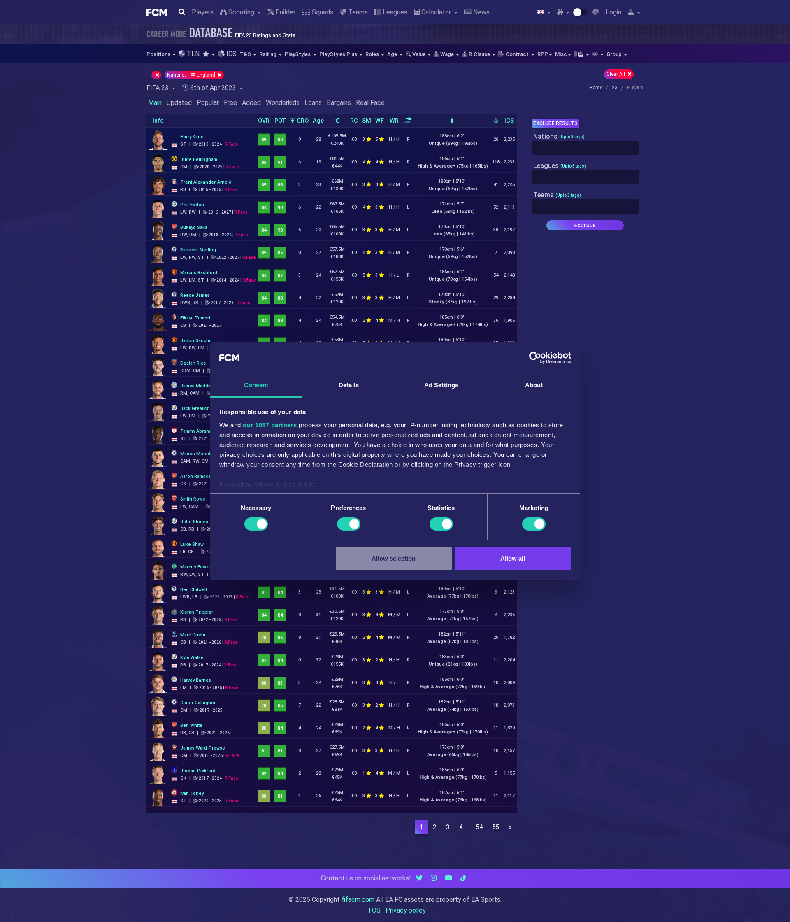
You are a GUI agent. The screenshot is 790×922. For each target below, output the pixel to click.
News (481, 12)
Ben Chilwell (193, 589)
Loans (313, 103)
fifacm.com (358, 899)
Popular (208, 103)
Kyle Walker (192, 657)
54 (479, 827)
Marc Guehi (192, 635)
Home (595, 88)
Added (251, 103)
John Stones (194, 521)
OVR (264, 120)
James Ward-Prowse (202, 748)
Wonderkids (283, 103)
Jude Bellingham (198, 159)
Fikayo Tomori (195, 318)
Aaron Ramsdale (197, 476)
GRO (302, 120)
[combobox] (585, 148)
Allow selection (394, 558)
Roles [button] (372, 54)
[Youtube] (448, 878)
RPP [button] (542, 54)
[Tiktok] (463, 878)
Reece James (195, 295)
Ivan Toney (192, 793)
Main (155, 103)
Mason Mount (195, 453)
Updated (179, 103)
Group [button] (614, 54)
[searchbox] (536, 148)
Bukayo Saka (193, 227)
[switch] (348, 524)
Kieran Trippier (196, 612)
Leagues (394, 12)
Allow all (512, 558)
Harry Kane (192, 137)
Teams (357, 12)
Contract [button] (517, 54)
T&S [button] (246, 54)
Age (318, 120)
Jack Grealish (195, 408)
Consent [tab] (256, 385)
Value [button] (419, 54)
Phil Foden (192, 204)
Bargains (339, 103)
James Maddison (199, 386)
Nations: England (191, 75)
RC (354, 120)
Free (230, 103)
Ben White (191, 725)
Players (203, 12)
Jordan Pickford (198, 770)
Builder (284, 12)
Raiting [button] (268, 54)
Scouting (241, 12)
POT (280, 120)
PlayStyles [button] (298, 54)
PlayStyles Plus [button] (338, 54)
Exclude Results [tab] (555, 123)
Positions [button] (159, 54)
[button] (208, 54)
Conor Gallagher (198, 702)
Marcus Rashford (198, 272)
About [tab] (534, 385)
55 (496, 827)
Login (613, 12)
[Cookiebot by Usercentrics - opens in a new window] (535, 358)
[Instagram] (434, 878)
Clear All (616, 74)
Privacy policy (406, 910)
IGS (509, 120)
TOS (374, 910)
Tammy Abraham (197, 431)
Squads (321, 12)
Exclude (585, 225)
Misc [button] (561, 54)
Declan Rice (193, 363)
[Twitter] (419, 878)
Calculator (436, 12)
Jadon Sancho (196, 340)
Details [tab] (349, 385)
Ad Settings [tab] (441, 385)
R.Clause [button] (479, 54)
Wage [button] (447, 54)
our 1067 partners (270, 424)
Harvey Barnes (195, 680)
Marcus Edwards (198, 567)
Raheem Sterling (198, 250)
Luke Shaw (192, 544)
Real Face (370, 103)
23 (615, 88)
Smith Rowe (192, 499)
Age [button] (392, 54)
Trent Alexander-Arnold (206, 182)
